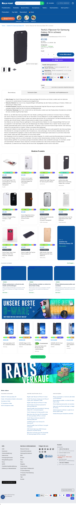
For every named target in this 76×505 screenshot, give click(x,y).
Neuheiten (16, 8)
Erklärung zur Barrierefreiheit (9, 468)
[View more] (38, 309)
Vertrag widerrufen (9, 482)
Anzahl (42, 51)
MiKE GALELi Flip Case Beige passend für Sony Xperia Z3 (46, 254)
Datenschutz (5, 455)
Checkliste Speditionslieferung (9, 466)
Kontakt (22, 479)
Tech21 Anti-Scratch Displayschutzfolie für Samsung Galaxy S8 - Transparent (27, 180)
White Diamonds (62, 222)
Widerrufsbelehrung (7, 453)
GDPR (3, 464)
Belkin (3, 220)
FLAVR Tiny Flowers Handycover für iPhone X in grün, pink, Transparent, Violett (38, 399)
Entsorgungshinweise (7, 457)
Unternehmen (23, 466)
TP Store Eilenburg (25, 470)
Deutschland (67, 490)
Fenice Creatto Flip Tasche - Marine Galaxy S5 (28, 253)
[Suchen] (42, 3)
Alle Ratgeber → (71, 263)
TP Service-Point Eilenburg (27, 472)
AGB (3, 449)
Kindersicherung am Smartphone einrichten (63, 413)
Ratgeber (22, 464)
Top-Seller (15, 12)
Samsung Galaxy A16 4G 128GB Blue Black (9, 343)
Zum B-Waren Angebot (38, 357)
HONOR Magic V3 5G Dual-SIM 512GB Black (25, 343)
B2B (21, 455)
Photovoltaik (5, 12)
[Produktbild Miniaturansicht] (4, 69)
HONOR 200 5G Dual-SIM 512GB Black (57, 343)
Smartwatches (54, 8)
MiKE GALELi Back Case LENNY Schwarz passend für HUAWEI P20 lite (36, 429)
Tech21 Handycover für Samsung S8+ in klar (37, 412)
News (3, 462)
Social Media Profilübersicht (27, 468)
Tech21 (22, 185)
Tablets (45, 8)
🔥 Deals (31, 12)
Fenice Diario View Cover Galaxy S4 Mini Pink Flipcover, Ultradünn (9, 254)
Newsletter (23, 475)
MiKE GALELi (42, 257)
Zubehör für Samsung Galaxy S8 (15, 25)
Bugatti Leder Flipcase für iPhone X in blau (37, 402)
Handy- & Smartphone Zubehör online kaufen (11, 399)
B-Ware (22, 457)
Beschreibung (11, 92)
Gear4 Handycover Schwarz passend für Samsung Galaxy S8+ (36, 405)
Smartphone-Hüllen (5, 401)
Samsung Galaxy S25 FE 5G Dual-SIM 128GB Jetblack (40, 347)
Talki (21, 477)
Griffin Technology (44, 222)
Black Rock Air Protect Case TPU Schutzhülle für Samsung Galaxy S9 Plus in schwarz (37, 433)
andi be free (42, 184)
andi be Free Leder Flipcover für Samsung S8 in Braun (47, 181)
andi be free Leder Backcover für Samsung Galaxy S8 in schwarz (65, 181)
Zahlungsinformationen (26, 453)
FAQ (21, 460)
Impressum (4, 451)
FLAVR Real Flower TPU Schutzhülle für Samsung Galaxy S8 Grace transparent (9, 182)
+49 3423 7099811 (64, 462)
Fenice (22, 220)
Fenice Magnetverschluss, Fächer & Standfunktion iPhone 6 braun (28, 216)
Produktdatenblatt (44, 343)
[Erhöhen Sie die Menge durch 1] (54, 54)
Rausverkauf (23, 12)
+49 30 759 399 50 (64, 449)
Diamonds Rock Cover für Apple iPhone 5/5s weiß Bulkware (65, 218)
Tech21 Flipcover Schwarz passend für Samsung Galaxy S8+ (36, 418)
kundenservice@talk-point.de (64, 452)
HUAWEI (69, 348)
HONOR (21, 346)
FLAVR (3, 187)
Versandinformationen (25, 451)
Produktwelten (6, 8)
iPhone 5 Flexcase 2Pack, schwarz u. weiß (9, 217)
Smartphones (36, 8)
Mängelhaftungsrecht (7, 460)
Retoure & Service (24, 449)
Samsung (5, 346)
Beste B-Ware (25, 8)
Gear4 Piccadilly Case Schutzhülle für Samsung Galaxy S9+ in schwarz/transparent (38, 409)
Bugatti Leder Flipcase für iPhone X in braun (37, 396)
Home (3, 25)
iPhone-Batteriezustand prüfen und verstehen (63, 404)
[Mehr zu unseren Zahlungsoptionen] (56, 64)
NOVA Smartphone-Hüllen (7, 405)
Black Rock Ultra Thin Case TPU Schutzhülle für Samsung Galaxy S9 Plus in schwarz (37, 415)
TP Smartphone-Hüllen (6, 403)
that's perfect (65, 8)
